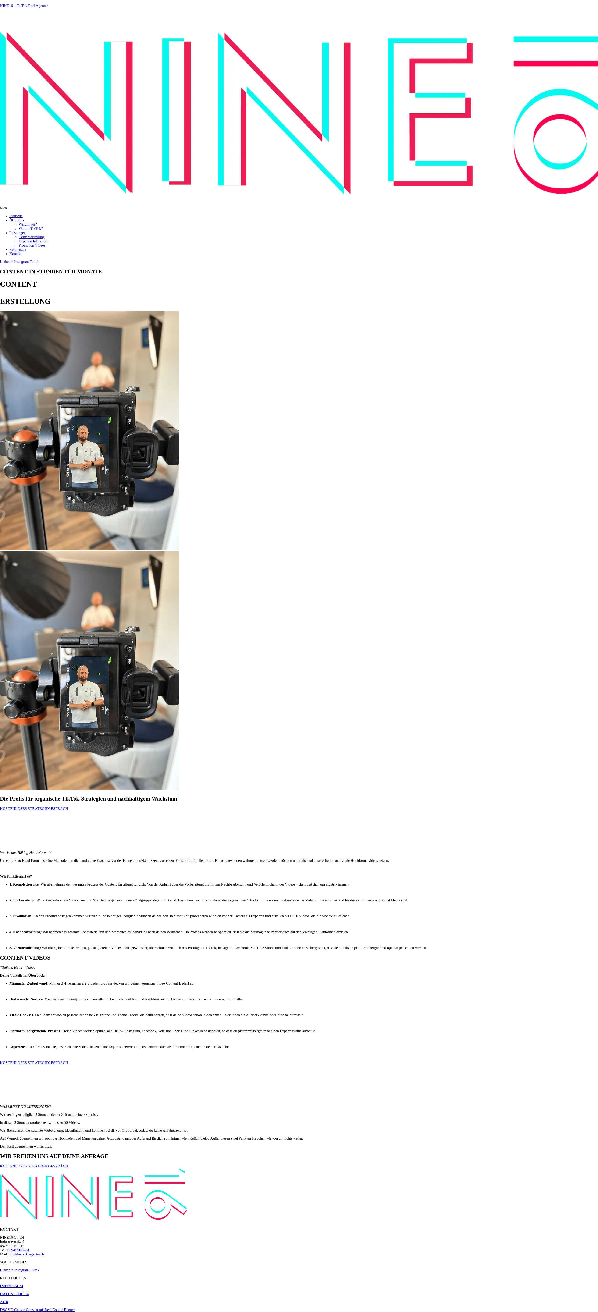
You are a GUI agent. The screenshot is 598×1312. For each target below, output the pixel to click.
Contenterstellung (32, 237)
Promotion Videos (32, 245)
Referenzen (17, 250)
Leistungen (17, 233)
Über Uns (16, 220)
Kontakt (15, 254)
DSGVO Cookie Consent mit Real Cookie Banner (37, 1310)
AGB (4, 1302)
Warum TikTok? (31, 228)
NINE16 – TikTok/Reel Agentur (24, 6)
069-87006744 (18, 1250)
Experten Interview (33, 241)
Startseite (16, 216)
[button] (299, 208)
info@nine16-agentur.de (26, 1254)
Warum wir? (28, 224)
